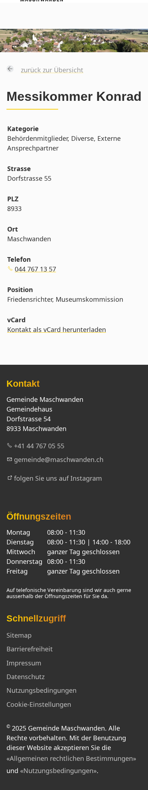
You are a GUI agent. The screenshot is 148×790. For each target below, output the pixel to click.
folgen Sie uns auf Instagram (58, 478)
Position (20, 289)
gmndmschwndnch (58, 459)
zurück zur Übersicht (52, 70)
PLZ (12, 198)
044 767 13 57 (35, 269)
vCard (16, 319)
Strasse (19, 168)
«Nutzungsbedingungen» (58, 770)
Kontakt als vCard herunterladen (56, 329)
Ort (12, 229)
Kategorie (23, 128)
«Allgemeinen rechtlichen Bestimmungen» (71, 758)
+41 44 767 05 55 (39, 445)
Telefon (19, 259)
